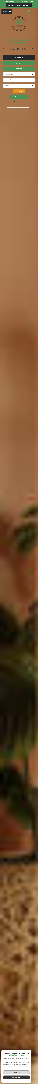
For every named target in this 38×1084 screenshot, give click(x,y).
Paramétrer (16, 1072)
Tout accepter (16, 1077)
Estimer (19, 69)
